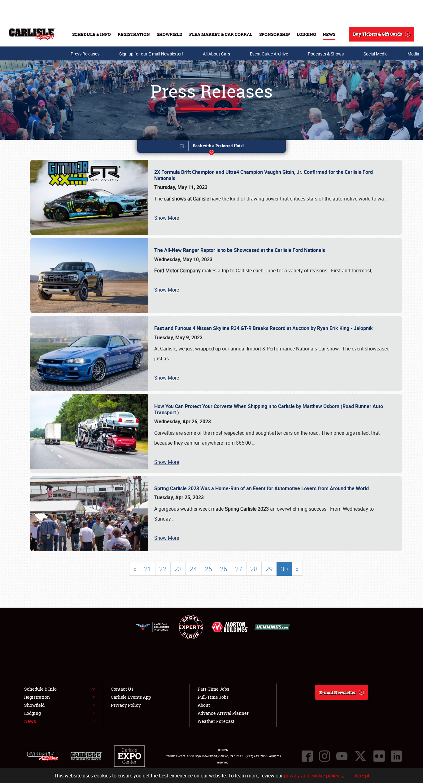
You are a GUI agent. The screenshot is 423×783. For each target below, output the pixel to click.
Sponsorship (274, 34)
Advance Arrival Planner (223, 713)
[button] (211, 147)
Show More (166, 217)
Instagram (324, 756)
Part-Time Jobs (213, 689)
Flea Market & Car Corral (220, 34)
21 (147, 569)
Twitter (360, 756)
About (204, 705)
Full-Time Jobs (213, 697)
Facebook (307, 756)
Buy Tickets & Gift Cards (377, 34)
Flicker (379, 756)
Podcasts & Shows (326, 54)
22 (163, 569)
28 (254, 569)
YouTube (341, 756)
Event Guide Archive (269, 54)
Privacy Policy (126, 705)
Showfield (169, 34)
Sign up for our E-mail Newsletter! (151, 54)
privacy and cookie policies (313, 775)
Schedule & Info (91, 34)
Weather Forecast (216, 721)
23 (178, 569)
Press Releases (85, 54)
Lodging (306, 34)
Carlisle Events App (131, 697)
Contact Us (122, 689)
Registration (134, 34)
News (329, 34)
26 (223, 569)
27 (238, 569)
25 (208, 569)
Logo (32, 34)
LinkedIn (396, 756)
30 (284, 569)
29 (269, 569)
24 (193, 569)
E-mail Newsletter (337, 692)
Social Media (376, 54)
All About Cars (216, 54)
